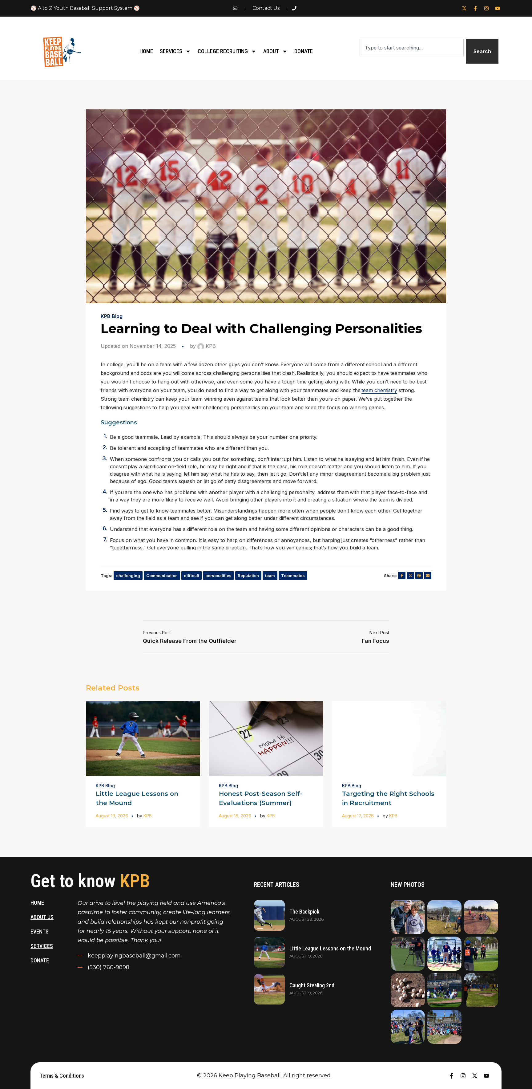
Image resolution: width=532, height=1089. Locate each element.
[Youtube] (497, 8)
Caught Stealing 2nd (311, 985)
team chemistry (379, 390)
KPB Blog (112, 316)
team (270, 575)
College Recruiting (223, 51)
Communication (162, 575)
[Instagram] (486, 8)
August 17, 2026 (358, 815)
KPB (210, 346)
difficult (191, 575)
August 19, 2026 (112, 815)
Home (146, 51)
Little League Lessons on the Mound (330, 948)
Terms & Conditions (62, 1075)
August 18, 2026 (235, 815)
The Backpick (304, 911)
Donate (303, 51)
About (271, 51)
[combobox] (411, 47)
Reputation (248, 575)
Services (171, 51)
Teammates (293, 575)
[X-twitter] (464, 8)
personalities (218, 575)
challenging (128, 575)
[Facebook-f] (475, 8)
